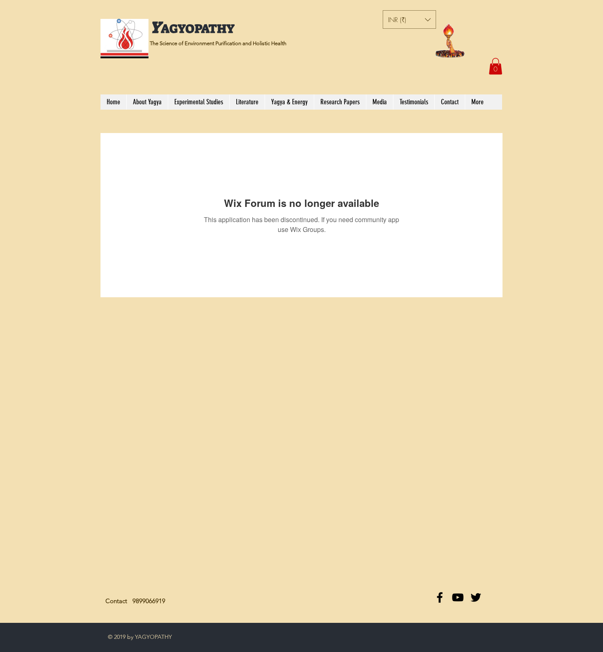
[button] (409, 19)
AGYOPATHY (198, 29)
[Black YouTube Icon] (458, 597)
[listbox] (409, 19)
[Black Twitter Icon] (476, 597)
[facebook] (440, 597)
